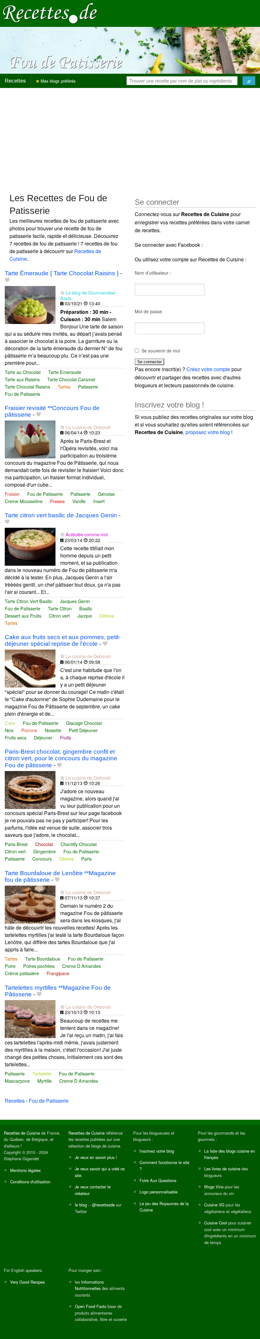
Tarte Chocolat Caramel (71, 379)
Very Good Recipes (27, 1282)
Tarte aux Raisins (22, 379)
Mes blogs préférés (57, 81)
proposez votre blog (207, 432)
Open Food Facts (90, 1306)
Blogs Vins (214, 1187)
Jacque (84, 615)
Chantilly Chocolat (79, 844)
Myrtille (44, 1080)
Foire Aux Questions (158, 1180)
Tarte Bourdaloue (42, 958)
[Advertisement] (130, 137)
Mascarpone (17, 1080)
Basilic (85, 608)
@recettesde (103, 1205)
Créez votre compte (208, 369)
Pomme (29, 730)
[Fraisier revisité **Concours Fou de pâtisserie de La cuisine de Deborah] (30, 438)
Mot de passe (148, 311)
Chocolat (44, 844)
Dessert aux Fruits (23, 615)
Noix (9, 730)
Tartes (64, 386)
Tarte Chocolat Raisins (27, 386)
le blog (81, 1205)
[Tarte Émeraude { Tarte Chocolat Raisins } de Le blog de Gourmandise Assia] (30, 304)
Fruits (65, 737)
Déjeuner (43, 737)
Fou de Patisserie (22, 393)
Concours (42, 858)
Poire (10, 965)
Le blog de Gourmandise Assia (87, 295)
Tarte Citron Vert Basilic (28, 601)
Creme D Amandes (81, 965)
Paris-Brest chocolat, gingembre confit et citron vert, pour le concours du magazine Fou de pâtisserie (61, 758)
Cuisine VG (214, 1205)
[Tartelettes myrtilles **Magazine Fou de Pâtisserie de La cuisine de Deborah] (30, 1018)
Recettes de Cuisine (22, 1133)
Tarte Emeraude (64, 372)
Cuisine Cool (215, 1223)
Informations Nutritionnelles (89, 1285)
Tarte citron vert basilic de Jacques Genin (61, 515)
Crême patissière (22, 973)
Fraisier (12, 493)
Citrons (107, 615)
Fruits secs (15, 737)
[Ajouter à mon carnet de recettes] (7, 280)
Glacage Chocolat (84, 722)
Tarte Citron (60, 608)
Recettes (15, 81)
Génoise (106, 493)
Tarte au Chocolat (23, 372)
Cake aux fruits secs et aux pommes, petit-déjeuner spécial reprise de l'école (62, 640)
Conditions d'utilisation (30, 1182)
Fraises (57, 501)
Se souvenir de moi (160, 350)
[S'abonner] (62, 292)
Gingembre (44, 851)
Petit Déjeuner (83, 730)
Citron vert (59, 615)
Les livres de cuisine (222, 1169)
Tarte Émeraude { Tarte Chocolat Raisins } (62, 273)
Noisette (53, 730)
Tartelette (41, 1073)
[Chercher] (249, 80)
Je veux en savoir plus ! (96, 1157)
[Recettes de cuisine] (50, 12)
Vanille (79, 501)
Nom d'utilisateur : (153, 273)
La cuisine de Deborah (88, 427)
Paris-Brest (16, 844)
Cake (10, 722)
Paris (86, 858)
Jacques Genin (75, 601)
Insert (99, 501)
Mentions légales (25, 1170)
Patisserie (88, 386)
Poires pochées (39, 965)
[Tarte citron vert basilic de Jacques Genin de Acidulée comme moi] (30, 546)
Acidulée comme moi (87, 534)
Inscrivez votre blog (157, 1151)
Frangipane (58, 973)
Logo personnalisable (159, 1192)
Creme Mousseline (23, 501)
